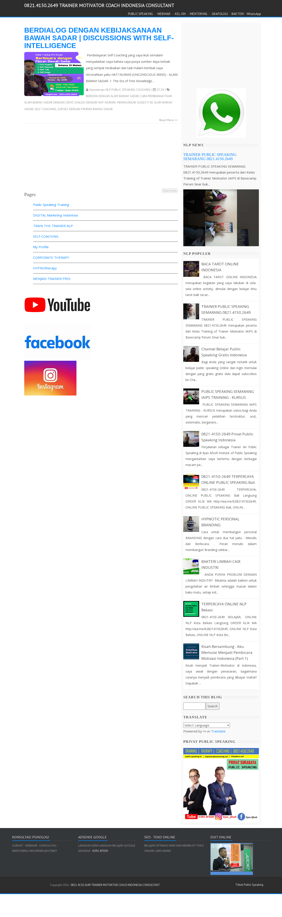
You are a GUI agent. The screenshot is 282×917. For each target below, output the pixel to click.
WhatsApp (254, 14)
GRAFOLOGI (220, 14)
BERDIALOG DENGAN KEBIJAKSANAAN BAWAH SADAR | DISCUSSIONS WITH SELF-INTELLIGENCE (99, 38)
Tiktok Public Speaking (249, 885)
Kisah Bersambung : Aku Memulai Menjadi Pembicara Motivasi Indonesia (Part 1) (226, 652)
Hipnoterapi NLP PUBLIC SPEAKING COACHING (119, 90)
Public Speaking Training (51, 204)
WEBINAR (164, 14)
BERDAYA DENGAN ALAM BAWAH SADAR (112, 96)
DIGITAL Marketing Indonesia (55, 215)
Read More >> (168, 120)
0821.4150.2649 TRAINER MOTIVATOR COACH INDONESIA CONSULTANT (99, 5)
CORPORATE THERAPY (51, 257)
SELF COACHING (45, 109)
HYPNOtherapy (45, 268)
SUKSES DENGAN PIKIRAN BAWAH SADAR (85, 109)
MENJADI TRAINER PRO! (51, 278)
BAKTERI (238, 14)
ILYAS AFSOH (100, 851)
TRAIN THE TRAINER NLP (53, 226)
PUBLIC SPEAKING (140, 14)
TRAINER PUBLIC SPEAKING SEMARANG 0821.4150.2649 (209, 156)
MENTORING (198, 14)
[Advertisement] (101, 156)
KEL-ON (180, 14)
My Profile (41, 247)
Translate (218, 731)
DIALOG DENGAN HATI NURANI (95, 102)
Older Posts (169, 190)
